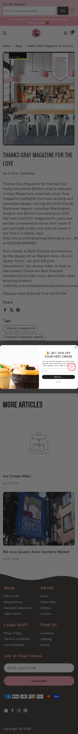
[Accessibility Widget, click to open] (72, 367)
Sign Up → (58, 377)
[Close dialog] (76, 347)
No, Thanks (58, 381)
